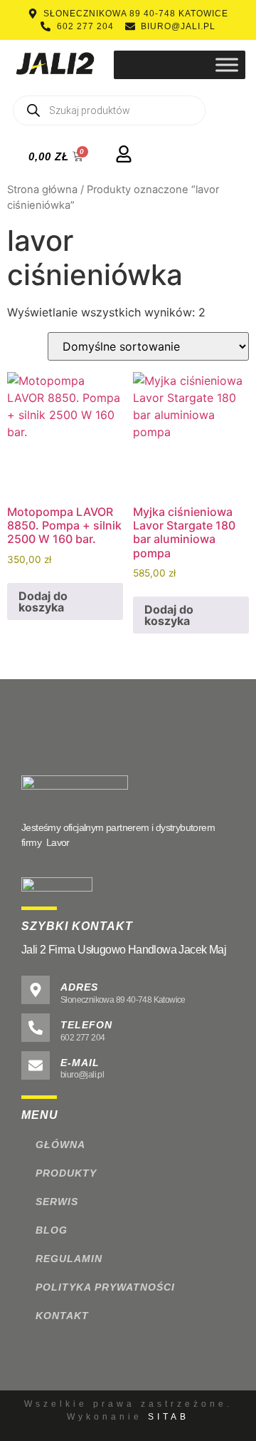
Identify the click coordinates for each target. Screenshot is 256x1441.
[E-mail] (35, 1065)
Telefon (86, 1025)
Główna (60, 1144)
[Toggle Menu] (226, 64)
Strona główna (42, 189)
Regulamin (69, 1258)
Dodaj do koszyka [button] (43, 601)
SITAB (168, 1417)
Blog (52, 1230)
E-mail (80, 1062)
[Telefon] (35, 1027)
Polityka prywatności (105, 1287)
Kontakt (62, 1315)
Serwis (57, 1201)
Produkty (66, 1173)
